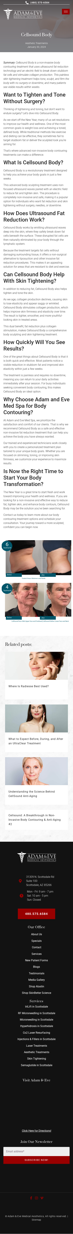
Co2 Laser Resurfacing (36, 1032)
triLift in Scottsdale (36, 1006)
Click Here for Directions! (36, 1130)
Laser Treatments (36, 1045)
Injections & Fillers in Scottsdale (36, 1039)
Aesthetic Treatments (36, 1052)
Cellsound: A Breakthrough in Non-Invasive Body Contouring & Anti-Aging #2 (34, 820)
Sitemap (36, 1219)
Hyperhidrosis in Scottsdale (36, 1026)
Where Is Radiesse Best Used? (28, 686)
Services (37, 954)
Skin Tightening (36, 1058)
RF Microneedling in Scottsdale (36, 1013)
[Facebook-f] (31, 1198)
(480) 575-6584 (39, 2)
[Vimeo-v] (42, 1198)
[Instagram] (36, 1198)
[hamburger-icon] (66, 11)
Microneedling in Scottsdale (36, 1019)
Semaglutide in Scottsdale (36, 1065)
